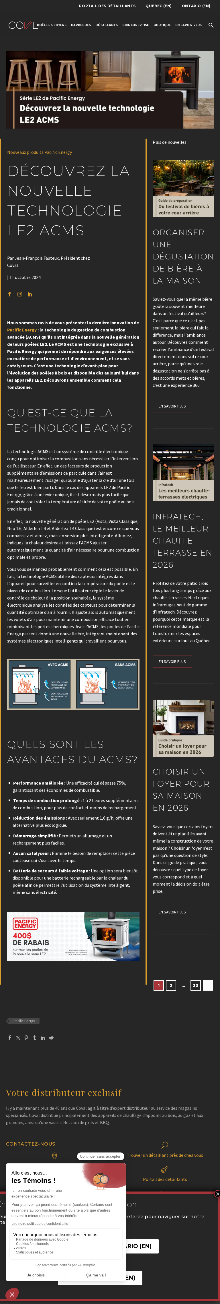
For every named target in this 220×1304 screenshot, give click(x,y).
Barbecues (81, 25)
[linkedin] (30, 294)
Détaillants (106, 25)
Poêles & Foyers (51, 25)
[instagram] (19, 294)
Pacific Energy (22, 330)
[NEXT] (208, 985)
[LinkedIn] (43, 1037)
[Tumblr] (34, 1037)
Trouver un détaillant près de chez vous (165, 1155)
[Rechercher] (210, 25)
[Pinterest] (26, 1037)
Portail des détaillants (107, 6)
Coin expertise (135, 25)
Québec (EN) (159, 6)
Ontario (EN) (196, 6)
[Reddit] (51, 1037)
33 (195, 985)
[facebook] (9, 294)
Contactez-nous (30, 1144)
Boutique (162, 25)
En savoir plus (188, 25)
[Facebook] (9, 1037)
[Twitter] (18, 1037)
